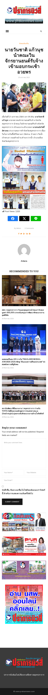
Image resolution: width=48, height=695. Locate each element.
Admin (17, 228)
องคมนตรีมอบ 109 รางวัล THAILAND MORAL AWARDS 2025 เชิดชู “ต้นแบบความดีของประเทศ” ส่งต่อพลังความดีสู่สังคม (23, 362)
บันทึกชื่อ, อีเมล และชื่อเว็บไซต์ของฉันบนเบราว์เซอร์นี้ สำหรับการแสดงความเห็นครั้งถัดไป (23, 492)
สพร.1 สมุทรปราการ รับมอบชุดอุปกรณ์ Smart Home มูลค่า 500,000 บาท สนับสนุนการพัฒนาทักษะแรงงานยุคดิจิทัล (23, 312)
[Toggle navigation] (7, 31)
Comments (29, 228)
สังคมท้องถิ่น (24, 43)
